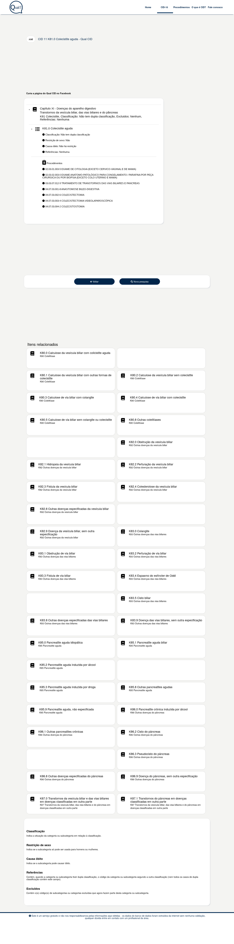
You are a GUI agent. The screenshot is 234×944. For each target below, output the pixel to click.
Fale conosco (215, 7)
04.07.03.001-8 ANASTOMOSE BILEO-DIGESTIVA (72, 189)
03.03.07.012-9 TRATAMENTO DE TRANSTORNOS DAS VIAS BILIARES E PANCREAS (92, 183)
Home (148, 7)
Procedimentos (181, 7)
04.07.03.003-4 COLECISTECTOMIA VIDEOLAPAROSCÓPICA (79, 200)
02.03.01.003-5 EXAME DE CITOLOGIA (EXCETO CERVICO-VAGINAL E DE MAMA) (90, 169)
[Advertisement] (117, 67)
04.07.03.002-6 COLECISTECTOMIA (64, 195)
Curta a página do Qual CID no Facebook (48, 93)
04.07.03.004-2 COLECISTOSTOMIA (65, 206)
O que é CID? (199, 7)
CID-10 (164, 7)
